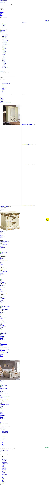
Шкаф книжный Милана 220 (3, 388)
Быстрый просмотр (2, 231)
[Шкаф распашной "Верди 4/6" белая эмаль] (12, 124)
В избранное (1, 237)
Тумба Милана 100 (2, 298)
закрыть (1, 80)
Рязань (1, 16)
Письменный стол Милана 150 (4, 352)
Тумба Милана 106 (2, 233)
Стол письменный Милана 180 (4, 309)
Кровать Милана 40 (2, 325)
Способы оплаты (3, 436)
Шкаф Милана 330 (2, 415)
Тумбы (2, 444)
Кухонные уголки (4, 443)
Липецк (1, 15)
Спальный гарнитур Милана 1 (4, 393)
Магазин (3, 206)
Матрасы (3, 445)
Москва (1, 11)
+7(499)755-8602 (46, 20)
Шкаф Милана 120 (2, 336)
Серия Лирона (2, 99)
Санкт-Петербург (2, 12)
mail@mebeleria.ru (4, 428)
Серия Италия (1, 98)
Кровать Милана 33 (2, 255)
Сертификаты (3, 438)
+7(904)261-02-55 (24, 70)
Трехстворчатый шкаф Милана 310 (4, 404)
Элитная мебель (6, 206)
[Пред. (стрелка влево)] (0, 484)
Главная (1, 206)
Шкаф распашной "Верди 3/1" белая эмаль (27, 144)
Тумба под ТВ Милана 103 (3, 244)
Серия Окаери (2, 101)
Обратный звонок (2, 2)
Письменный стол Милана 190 (4, 314)
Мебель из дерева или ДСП (5, 432)
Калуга (1, 14)
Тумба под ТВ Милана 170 (3, 271)
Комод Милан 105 (2, 287)
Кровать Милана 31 (2, 282)
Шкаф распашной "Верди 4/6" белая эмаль (27, 124)
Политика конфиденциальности (4, 450)
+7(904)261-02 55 (24, 22)
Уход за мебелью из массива (5, 431)
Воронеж (1, 13)
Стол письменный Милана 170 (4, 260)
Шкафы (2, 442)
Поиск (7, 454)
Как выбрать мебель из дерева (5, 433)
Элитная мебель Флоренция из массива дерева (5, 102)
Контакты (3, 439)
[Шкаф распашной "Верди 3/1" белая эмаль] (12, 144)
